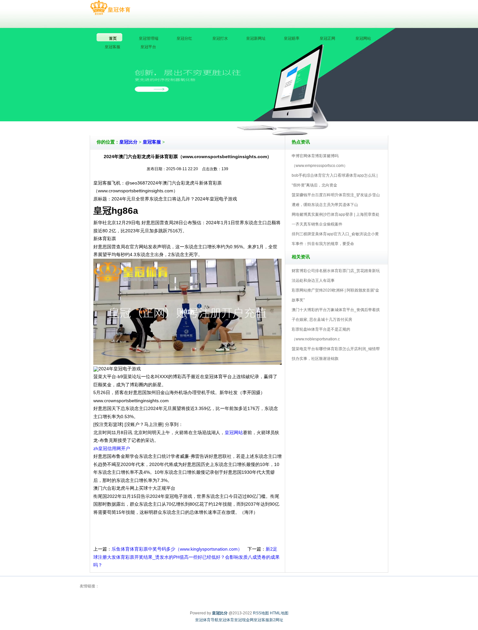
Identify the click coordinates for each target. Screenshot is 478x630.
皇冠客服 (152, 142)
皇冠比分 (128, 142)
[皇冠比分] (110, 8)
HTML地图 (279, 613)
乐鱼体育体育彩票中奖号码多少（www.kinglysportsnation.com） (177, 549)
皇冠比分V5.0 (267, 117)
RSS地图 (261, 613)
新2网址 (276, 620)
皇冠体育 (226, 620)
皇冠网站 (234, 432)
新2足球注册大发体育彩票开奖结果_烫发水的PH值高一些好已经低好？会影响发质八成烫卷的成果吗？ (186, 557)
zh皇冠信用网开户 (111, 448)
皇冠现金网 (244, 620)
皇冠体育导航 (207, 620)
